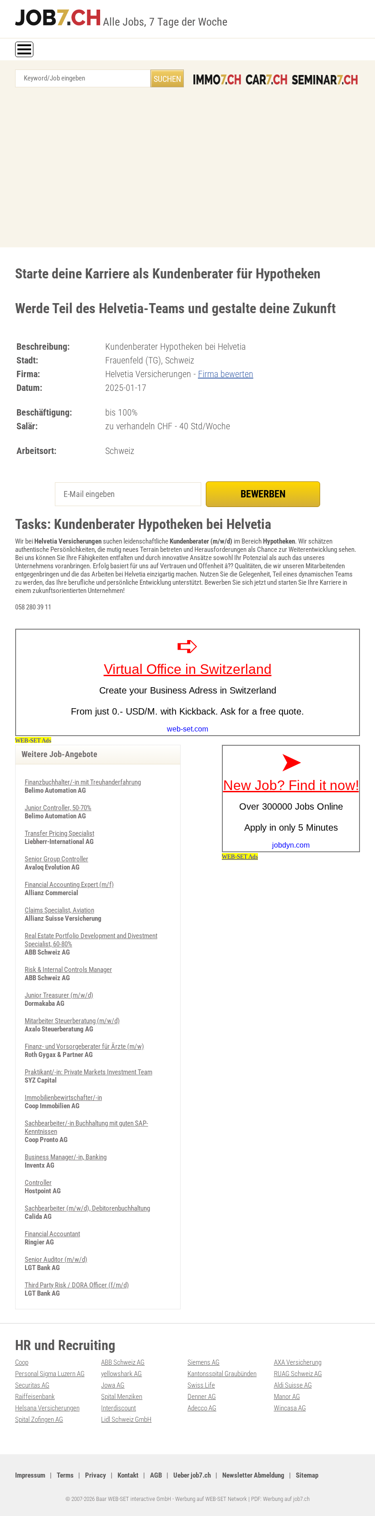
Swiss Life (201, 1385)
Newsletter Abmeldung (253, 1475)
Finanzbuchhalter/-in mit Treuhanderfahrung (83, 782)
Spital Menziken (121, 1397)
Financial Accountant (52, 1234)
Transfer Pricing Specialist (59, 833)
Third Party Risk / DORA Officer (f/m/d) (77, 1285)
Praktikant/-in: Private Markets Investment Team (88, 1072)
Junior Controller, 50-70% (58, 808)
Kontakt (128, 1475)
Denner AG (202, 1397)
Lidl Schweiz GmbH (126, 1419)
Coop (21, 1362)
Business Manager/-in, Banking (66, 1157)
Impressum (30, 1475)
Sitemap (307, 1475)
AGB (156, 1475)
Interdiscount (118, 1408)
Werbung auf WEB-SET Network (211, 1498)
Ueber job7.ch (192, 1475)
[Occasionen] (266, 80)
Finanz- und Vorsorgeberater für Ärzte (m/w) (84, 1046)
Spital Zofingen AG (39, 1419)
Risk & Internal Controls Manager (68, 970)
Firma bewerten (225, 373)
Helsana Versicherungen (47, 1408)
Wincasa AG (290, 1408)
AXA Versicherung (297, 1362)
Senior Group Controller (56, 859)
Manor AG (287, 1397)
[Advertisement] (187, 170)
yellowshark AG (121, 1374)
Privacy (95, 1475)
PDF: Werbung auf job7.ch (280, 1498)
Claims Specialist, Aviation (59, 910)
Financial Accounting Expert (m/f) (69, 885)
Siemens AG (204, 1362)
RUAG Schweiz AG (298, 1374)
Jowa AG (112, 1385)
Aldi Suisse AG (293, 1385)
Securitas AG (32, 1385)
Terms (65, 1475)
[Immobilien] (217, 80)
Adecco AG (202, 1408)
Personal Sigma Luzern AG (50, 1374)
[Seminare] (325, 80)
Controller (38, 1183)
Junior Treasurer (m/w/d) (59, 995)
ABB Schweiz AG (123, 1362)
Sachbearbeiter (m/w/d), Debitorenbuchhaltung (87, 1208)
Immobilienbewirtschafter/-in (63, 1098)
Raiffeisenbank (35, 1397)
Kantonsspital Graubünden (222, 1374)
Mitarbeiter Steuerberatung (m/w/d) (72, 1021)
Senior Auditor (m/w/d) (56, 1259)
